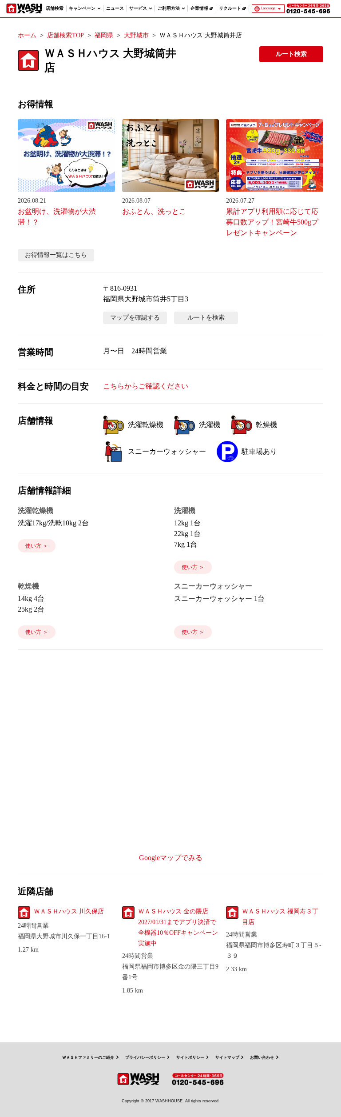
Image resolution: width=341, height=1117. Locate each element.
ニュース (115, 8)
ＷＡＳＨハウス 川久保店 (69, 911)
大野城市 (136, 35)
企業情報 (199, 8)
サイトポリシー (190, 1058)
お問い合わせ (262, 1058)
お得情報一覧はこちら (56, 255)
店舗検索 (54, 8)
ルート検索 (291, 54)
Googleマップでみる (170, 857)
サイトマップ (227, 1058)
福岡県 (104, 35)
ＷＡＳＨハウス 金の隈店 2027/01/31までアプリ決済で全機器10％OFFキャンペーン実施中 (178, 927)
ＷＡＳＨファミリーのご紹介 (88, 1058)
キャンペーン (82, 8)
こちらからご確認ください (145, 386)
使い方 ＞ (36, 546)
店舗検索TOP (65, 35)
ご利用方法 (169, 8)
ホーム (27, 35)
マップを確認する (135, 317)
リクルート (230, 8)
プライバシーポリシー (145, 1058)
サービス (138, 8)
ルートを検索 (206, 317)
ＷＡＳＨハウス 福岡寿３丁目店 (280, 916)
